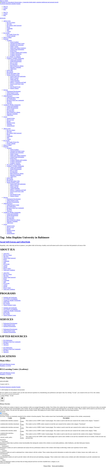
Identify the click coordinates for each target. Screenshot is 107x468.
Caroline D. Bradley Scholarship (15, 58)
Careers (9, 31)
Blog (4, 9)
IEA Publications (11, 99)
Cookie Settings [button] (4, 395)
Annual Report (11, 125)
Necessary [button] (2, 411)
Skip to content (4, 0)
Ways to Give (10, 119)
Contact (5, 8)
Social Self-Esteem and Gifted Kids (15, 242)
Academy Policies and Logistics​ (18, 52)
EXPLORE (10, 70)
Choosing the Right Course (17, 43)
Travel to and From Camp (17, 84)
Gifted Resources (7, 96)
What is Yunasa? (14, 78)
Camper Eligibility (15, 81)
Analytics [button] (2, 449)
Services (5, 90)
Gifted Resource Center (13, 97)
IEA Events (6, 33)
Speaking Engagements (13, 94)
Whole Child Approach (9, 258)
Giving (5, 116)
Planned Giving (11, 122)
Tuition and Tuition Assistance (18, 48)
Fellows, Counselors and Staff (18, 82)
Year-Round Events (15, 87)
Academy (9, 40)
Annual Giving (11, 118)
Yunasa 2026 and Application (18, 76)
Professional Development (14, 91)
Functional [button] (3, 439)
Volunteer (9, 124)
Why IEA (9, 24)
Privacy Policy (7, 268)
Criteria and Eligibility (16, 60)
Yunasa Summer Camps (13, 75)
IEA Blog (9, 102)
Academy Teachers (15, 55)
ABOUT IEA (7, 21)
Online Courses (14, 46)
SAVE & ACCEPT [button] (5, 463)
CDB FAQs (13, 69)
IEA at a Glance (11, 22)
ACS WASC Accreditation (14, 57)
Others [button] (2, 458)
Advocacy (9, 103)
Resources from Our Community (15, 100)
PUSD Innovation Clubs (13, 73)
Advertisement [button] (4, 453)
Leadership (10, 28)
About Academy (14, 42)
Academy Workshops (15, 54)
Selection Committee (15, 67)
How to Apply (14, 63)
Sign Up (5, 6)
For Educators (13, 64)
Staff (8, 30)
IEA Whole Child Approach (14, 25)
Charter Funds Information (17, 49)
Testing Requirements (15, 61)
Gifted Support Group (12, 93)
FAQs (11, 85)
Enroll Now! (13, 51)
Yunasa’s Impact (14, 88)
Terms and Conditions (9, 270)
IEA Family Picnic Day (13, 34)
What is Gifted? (7, 37)
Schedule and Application (17, 45)
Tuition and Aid (14, 79)
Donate (9, 121)
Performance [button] (3, 444)
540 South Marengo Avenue (7, 372)
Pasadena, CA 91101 (5, 365)
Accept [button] (11, 395)
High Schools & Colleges (16, 66)
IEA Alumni (10, 72)
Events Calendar (11, 36)
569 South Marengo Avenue (7, 364)
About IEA (6, 253)
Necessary (4, 413)
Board (8, 27)
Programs (5, 39)
